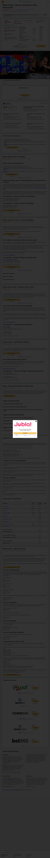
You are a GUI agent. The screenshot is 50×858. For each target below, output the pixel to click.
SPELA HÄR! (25, 433)
